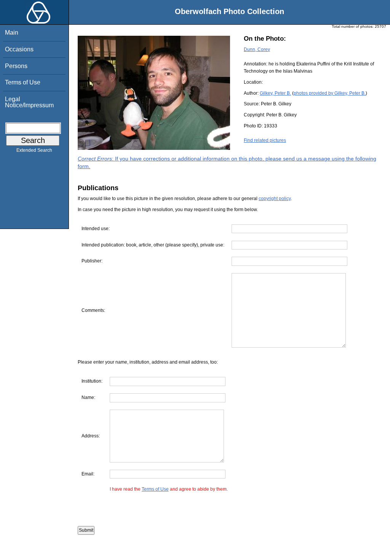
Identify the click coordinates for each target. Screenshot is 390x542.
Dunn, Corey (257, 49)
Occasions (19, 49)
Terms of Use (22, 82)
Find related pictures (265, 140)
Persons (16, 66)
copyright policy (275, 198)
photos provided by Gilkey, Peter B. (330, 93)
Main (11, 32)
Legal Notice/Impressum (29, 102)
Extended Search (34, 150)
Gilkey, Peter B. (275, 93)
